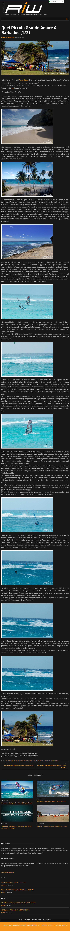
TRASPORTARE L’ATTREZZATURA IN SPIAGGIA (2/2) (18, 766)
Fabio (5, 761)
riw (38, 761)
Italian (53, 1)
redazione (32, 761)
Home (20, 920)
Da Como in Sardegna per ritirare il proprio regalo (16, 803)
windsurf (47, 761)
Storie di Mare (10, 37)
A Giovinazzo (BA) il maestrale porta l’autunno (51, 801)
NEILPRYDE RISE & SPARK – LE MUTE (13, 882)
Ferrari (11, 761)
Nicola (3, 892)
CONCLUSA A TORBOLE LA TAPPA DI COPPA (15, 910)
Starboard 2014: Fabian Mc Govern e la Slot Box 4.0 (51, 766)
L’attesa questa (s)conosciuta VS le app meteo (52, 826)
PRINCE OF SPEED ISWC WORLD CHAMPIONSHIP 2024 (18, 903)
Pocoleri (26, 761)
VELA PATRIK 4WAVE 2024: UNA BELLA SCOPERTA (17, 890)
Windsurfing (55, 761)
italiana (20, 761)
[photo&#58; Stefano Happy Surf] (27, 126)
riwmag (42, 761)
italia (15, 761)
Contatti (27, 920)
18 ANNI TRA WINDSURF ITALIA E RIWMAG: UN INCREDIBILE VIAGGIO (16, 827)
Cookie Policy (47, 920)
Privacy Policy (36, 920)
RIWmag (3, 37)
